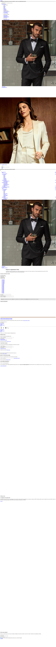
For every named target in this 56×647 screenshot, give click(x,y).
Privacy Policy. (5, 353)
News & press (2, 323)
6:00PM (3, 291)
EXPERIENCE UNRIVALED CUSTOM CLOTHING (7, 169)
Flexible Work (5, 17)
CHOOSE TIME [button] (2, 278)
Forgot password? (2, 339)
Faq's (1, 325)
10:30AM (3, 280)
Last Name (1, 295)
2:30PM (3, 286)
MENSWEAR (4, 4)
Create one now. (9, 341)
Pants (4, 177)
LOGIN (1, 0)
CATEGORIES (4, 174)
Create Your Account (3, 348)
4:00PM (3, 288)
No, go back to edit (7, 497)
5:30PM (3, 290)
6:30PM (3, 292)
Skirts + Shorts (5, 193)
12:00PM (3, 282)
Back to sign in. (8, 359)
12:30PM (3, 283)
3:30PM (3, 287)
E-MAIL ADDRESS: (3, 337)
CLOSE (1, 501)
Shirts (4, 7)
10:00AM (3, 279)
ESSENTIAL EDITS (5, 182)
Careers (1, 324)
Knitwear (5, 8)
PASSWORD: (2, 338)
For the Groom (5, 15)
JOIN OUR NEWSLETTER (6, 318)
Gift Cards (5, 179)
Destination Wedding (6, 16)
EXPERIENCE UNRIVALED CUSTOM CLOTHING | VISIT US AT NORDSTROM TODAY (13, 1)
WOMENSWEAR (4, 87)
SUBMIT (1, 638)
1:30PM (3, 284)
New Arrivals (5, 173)
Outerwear (5, 9)
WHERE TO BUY (4, 164)
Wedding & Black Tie (6, 11)
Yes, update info (3, 497)
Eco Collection (5, 12)
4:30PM (3, 289)
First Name (1, 294)
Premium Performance (6, 19)
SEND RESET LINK (17, 358)
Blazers (5, 6)
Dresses (5, 196)
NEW (2, 188)
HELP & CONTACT (5, 267)
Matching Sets (5, 195)
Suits (4, 5)
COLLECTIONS (4, 180)
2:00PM (3, 285)
